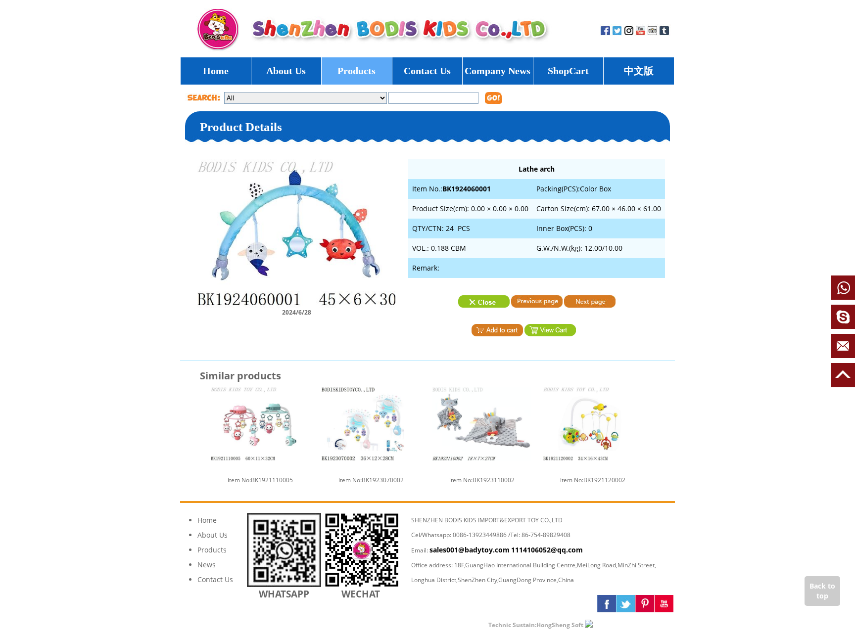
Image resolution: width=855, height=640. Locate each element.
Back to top (822, 590)
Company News (497, 70)
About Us (286, 70)
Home (216, 70)
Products (356, 70)
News (206, 564)
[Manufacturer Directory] (617, 624)
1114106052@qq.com (547, 549)
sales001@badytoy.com (469, 549)
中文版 (639, 70)
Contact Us (427, 70)
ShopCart (568, 70)
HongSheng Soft (559, 625)
